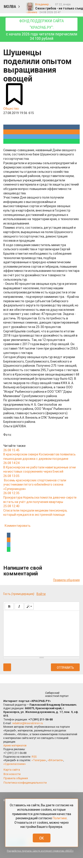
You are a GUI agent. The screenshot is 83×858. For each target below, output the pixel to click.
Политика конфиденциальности (25, 782)
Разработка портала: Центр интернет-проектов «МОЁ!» (40, 850)
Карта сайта (12, 769)
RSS (34, 756)
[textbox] (41, 633)
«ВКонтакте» (55, 760)
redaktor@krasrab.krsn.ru (27, 723)
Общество (11, 108)
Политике (60, 818)
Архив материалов (15, 745)
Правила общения (66, 580)
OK (41, 838)
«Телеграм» (39, 760)
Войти (41, 594)
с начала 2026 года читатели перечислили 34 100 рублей (41, 29)
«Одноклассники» (14, 764)
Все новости (12, 774)
